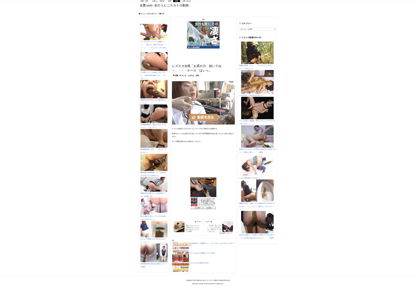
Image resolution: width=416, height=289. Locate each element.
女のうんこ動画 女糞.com (149, 13)
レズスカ (191, 75)
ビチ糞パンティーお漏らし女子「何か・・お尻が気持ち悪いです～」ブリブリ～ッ (153, 75)
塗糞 (162, 13)
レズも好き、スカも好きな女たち (250, 95)
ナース (184, 75)
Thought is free (219, 283)
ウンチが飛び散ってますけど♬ (249, 178)
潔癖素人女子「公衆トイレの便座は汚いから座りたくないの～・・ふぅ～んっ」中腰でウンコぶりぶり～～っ (257, 206)
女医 (197, 75)
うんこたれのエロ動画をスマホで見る (202, 253)
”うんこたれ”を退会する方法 (199, 263)
